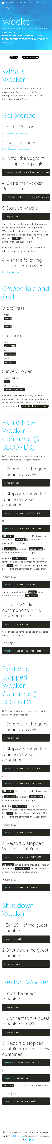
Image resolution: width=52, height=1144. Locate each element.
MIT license (18, 1135)
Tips (45, 2)
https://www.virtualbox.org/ (15, 149)
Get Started (21, 2)
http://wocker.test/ (11, 272)
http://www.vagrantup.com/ (15, 133)
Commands (35, 2)
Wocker (9, 2)
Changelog (8, 7)
